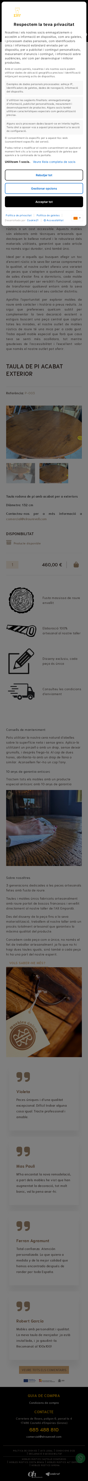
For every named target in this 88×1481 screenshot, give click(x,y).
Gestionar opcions (44, 188)
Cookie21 (33, 220)
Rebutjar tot (44, 175)
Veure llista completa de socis (54, 161)
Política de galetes (48, 215)
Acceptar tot (44, 202)
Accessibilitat (55, 220)
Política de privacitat (19, 215)
